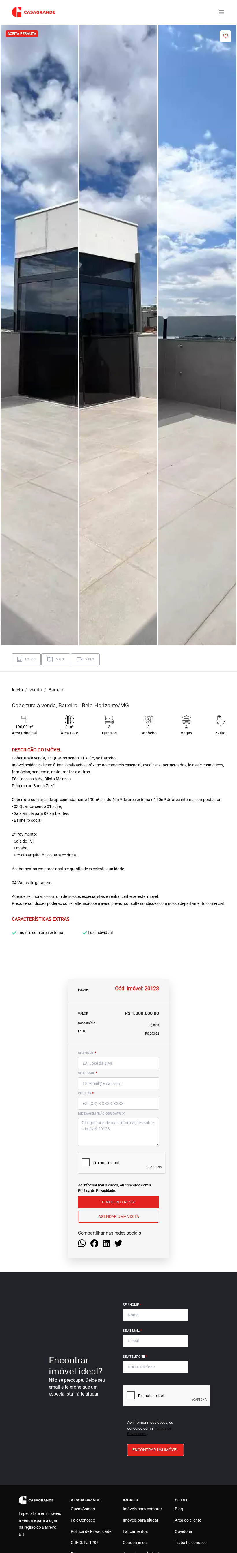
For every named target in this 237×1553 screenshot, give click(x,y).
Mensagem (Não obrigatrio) (101, 1113)
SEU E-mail (87, 1073)
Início (17, 690)
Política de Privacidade (96, 1190)
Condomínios (135, 1542)
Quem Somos (83, 1509)
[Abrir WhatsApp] (222, 1538)
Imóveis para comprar (142, 1509)
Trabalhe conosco (191, 1542)
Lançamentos (135, 1531)
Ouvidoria (183, 1531)
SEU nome (87, 1053)
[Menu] (221, 12)
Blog (179, 1509)
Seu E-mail (132, 1331)
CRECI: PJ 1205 (85, 1542)
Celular (86, 1093)
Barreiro (56, 690)
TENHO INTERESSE (118, 1202)
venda (35, 690)
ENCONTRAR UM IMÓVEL (155, 1449)
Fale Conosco (83, 1520)
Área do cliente (188, 1520)
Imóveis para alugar (140, 1520)
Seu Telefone (135, 1357)
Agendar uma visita (118, 1216)
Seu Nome (132, 1305)
